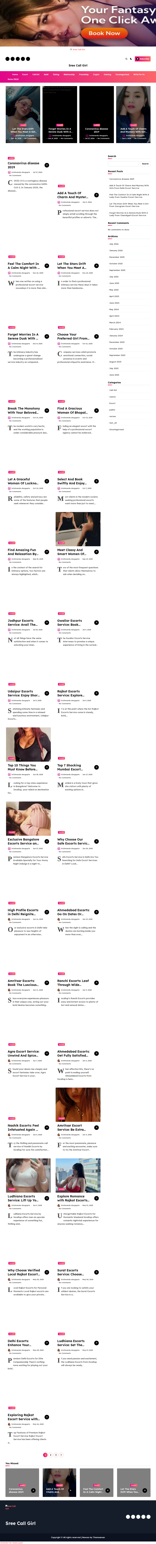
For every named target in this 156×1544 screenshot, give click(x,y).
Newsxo (85, 1537)
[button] (148, 114)
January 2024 (116, 336)
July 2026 (114, 244)
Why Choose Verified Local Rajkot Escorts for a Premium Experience (24, 1276)
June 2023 (114, 375)
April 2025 (114, 296)
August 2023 (115, 362)
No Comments (30, 138)
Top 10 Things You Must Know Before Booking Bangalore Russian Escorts (23, 771)
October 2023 (116, 349)
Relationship (69, 74)
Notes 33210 (13, 79)
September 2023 (117, 355)
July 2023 (114, 368)
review (112, 416)
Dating (56, 74)
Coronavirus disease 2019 (96, 130)
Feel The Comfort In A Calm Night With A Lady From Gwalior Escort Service (24, 270)
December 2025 (117, 257)
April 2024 (114, 316)
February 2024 (116, 329)
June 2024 (114, 303)
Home (15, 74)
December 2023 (117, 342)
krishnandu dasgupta (25, 136)
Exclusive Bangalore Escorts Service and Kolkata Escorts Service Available (23, 845)
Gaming (107, 74)
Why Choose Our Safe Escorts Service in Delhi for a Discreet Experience (73, 845)
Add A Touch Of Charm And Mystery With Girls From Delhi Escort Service (133, 133)
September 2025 (117, 270)
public (96, 125)
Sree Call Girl (78, 65)
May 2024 (114, 309)
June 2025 (114, 283)
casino (112, 397)
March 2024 (115, 322)
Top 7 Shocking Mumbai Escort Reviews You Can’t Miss (71, 771)
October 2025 (116, 263)
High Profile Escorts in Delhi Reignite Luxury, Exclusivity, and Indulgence (23, 916)
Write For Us (139, 74)
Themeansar (99, 1537)
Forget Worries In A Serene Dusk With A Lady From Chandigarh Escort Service (59, 133)
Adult (46, 74)
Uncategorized (122, 74)
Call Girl (35, 74)
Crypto (96, 74)
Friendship (84, 74)
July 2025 (114, 277)
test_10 (113, 423)
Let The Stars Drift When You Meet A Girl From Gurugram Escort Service (23, 133)
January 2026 (116, 250)
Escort (25, 74)
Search (112, 156)
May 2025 (114, 290)
